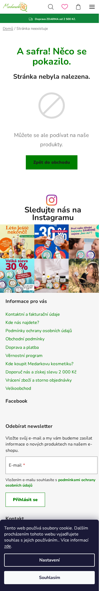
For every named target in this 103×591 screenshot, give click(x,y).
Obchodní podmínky (24, 339)
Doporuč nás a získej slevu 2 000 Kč (40, 372)
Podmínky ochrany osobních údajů (38, 331)
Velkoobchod (18, 388)
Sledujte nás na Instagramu (52, 214)
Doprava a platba (22, 347)
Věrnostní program (24, 356)
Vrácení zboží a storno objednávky (38, 380)
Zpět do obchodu (51, 162)
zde (7, 546)
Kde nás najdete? (22, 323)
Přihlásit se (25, 500)
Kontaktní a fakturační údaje (32, 314)
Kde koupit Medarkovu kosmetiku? (39, 364)
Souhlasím (49, 578)
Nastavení (49, 560)
